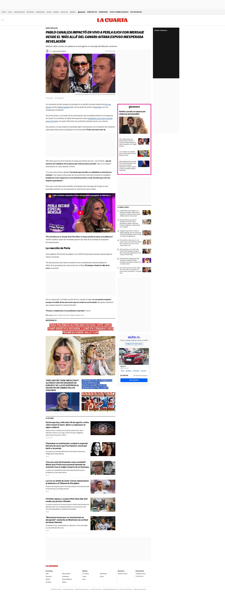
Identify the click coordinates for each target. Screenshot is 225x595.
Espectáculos (19, 12)
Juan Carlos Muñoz (59, 51)
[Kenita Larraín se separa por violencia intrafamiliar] (134, 125)
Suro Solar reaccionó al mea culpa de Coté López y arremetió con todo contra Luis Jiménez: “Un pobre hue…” (131, 270)
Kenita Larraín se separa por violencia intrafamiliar (132, 112)
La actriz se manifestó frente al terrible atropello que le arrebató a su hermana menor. (65, 471)
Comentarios (60, 98)
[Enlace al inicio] (134, 107)
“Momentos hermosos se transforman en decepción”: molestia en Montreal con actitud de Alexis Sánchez (67, 520)
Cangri (71, 315)
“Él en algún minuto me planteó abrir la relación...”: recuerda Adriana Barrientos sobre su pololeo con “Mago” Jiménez (128, 142)
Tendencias (40, 12)
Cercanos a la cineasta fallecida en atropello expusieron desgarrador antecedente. (65, 452)
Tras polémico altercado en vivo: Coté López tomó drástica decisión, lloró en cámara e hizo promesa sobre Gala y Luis (131, 242)
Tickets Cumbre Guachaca (119, 12)
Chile (10, 12)
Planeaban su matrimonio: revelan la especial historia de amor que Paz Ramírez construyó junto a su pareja (67, 446)
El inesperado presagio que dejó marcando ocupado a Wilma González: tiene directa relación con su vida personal (130, 261)
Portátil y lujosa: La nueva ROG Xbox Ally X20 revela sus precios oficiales (67, 500)
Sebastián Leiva (79, 315)
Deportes (30, 12)
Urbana (72, 12)
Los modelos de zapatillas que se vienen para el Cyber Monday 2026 (127, 153)
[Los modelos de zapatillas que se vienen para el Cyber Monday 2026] (143, 153)
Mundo (56, 12)
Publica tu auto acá (134, 344)
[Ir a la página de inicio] (112, 20)
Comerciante (103, 12)
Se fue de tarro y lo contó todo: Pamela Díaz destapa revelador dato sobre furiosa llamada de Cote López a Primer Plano (130, 251)
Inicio (4, 12)
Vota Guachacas (136, 12)
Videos (49, 12)
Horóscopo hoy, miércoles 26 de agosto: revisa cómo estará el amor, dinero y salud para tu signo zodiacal (67, 425)
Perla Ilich (97, 107)
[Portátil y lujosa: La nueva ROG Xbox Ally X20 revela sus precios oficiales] (103, 505)
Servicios (64, 12)
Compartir (50, 98)
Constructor (92, 12)
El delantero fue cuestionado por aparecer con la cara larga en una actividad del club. (66, 526)
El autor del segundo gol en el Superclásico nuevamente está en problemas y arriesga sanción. (67, 487)
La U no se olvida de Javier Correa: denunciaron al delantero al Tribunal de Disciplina (67, 482)
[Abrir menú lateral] (3, 20)
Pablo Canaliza (63, 107)
